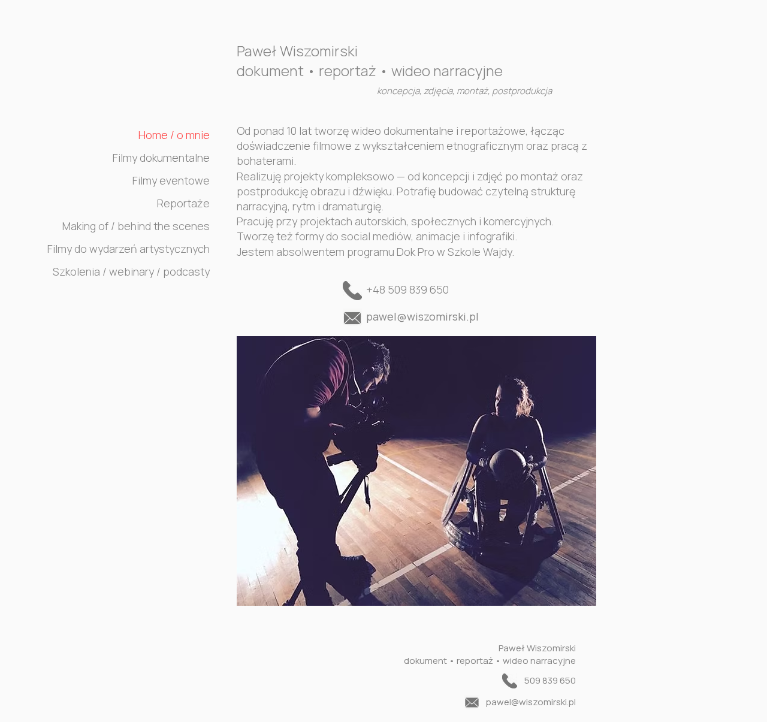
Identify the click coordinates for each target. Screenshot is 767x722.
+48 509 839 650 (407, 289)
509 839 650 (550, 680)
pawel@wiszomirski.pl (422, 316)
